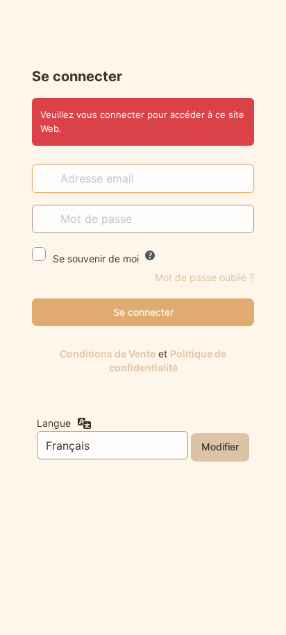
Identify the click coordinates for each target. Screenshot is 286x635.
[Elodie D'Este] (143, 32)
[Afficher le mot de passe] (240, 218)
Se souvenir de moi (96, 258)
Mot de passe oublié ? (204, 277)
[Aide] (150, 255)
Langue (54, 423)
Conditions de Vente (107, 353)
